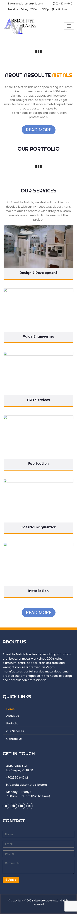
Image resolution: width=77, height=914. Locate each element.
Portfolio (12, 723)
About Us (12, 716)
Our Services (15, 731)
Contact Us (14, 739)
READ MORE (38, 130)
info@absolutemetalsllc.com (25, 3)
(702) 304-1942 (62, 3)
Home (10, 709)
